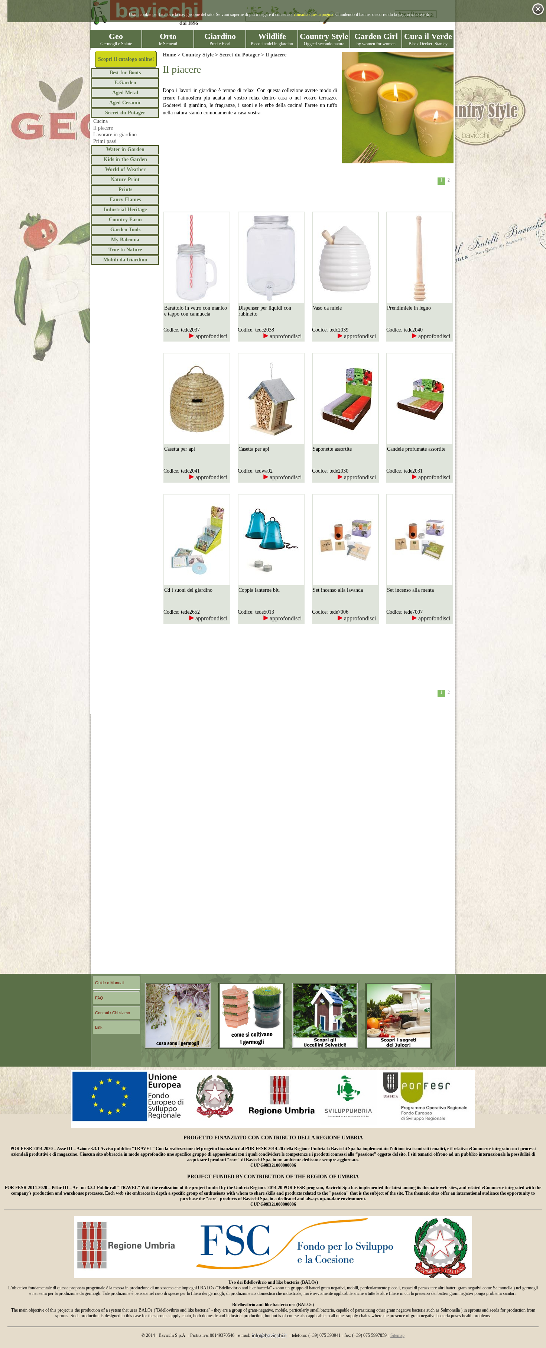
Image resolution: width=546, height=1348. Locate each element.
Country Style (198, 55)
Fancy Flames (125, 199)
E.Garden (125, 82)
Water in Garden (125, 149)
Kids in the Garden (125, 159)
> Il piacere (273, 55)
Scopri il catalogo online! (126, 59)
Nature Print (125, 179)
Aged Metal (125, 92)
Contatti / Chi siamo (112, 1013)
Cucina (100, 121)
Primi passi (105, 141)
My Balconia (125, 239)
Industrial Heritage (125, 209)
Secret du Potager (125, 112)
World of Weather (125, 169)
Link (99, 1027)
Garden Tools (125, 229)
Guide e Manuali (109, 982)
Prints (125, 189)
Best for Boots (125, 72)
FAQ (99, 998)
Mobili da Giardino (125, 259)
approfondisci (210, 336)
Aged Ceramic (125, 102)
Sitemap (397, 1335)
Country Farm (125, 219)
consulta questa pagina (313, 14)
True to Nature (125, 249)
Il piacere (103, 128)
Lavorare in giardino (115, 134)
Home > (172, 55)
